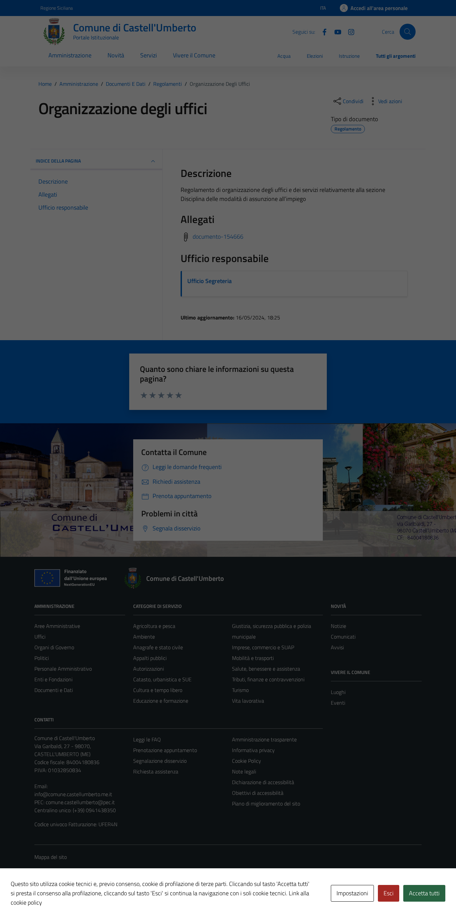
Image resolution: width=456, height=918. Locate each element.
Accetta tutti (424, 893)
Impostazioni (352, 893)
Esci (389, 893)
